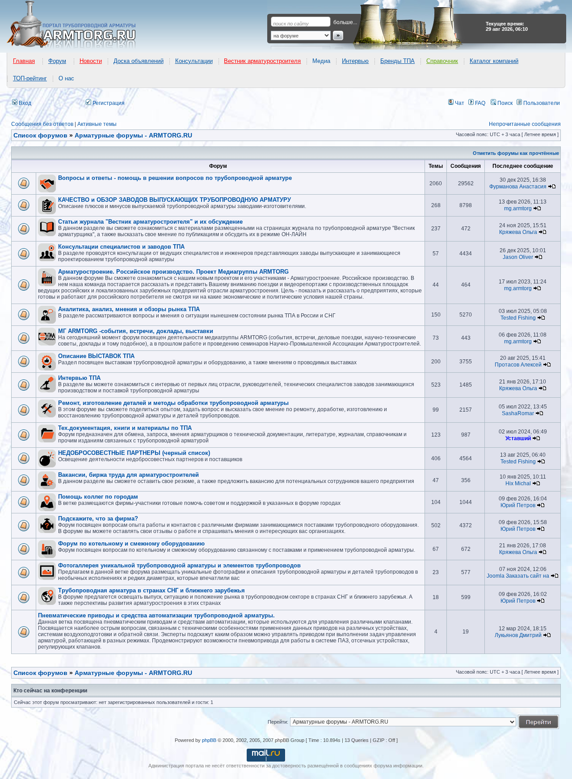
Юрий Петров (517, 505)
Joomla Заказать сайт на (518, 576)
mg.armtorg (518, 208)
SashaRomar (518, 413)
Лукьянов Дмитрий (518, 635)
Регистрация (108, 103)
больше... (345, 22)
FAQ (479, 103)
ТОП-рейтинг (30, 78)
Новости (91, 61)
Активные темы (97, 124)
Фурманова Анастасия (518, 186)
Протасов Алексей (518, 365)
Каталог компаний (494, 61)
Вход (24, 103)
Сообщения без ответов (42, 124)
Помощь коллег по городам (98, 496)
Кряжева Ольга (518, 232)
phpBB (209, 740)
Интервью (355, 61)
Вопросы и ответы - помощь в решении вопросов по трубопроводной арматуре (175, 178)
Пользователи (541, 103)
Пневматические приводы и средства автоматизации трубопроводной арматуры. (156, 615)
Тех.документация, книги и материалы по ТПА (125, 428)
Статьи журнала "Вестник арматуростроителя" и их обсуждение (150, 221)
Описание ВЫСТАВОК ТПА (96, 356)
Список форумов (40, 672)
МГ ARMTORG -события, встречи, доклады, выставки (135, 331)
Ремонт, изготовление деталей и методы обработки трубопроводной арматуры (173, 403)
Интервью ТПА (79, 378)
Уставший (518, 438)
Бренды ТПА (397, 61)
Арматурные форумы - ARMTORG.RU (133, 672)
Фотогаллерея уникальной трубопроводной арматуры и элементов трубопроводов (179, 565)
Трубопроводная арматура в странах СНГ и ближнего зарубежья (151, 590)
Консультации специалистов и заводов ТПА (121, 246)
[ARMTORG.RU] (79, 25)
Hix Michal (518, 483)
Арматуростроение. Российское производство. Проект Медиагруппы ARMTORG (173, 271)
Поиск (504, 103)
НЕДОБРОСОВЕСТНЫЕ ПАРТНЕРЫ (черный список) (134, 453)
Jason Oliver (518, 257)
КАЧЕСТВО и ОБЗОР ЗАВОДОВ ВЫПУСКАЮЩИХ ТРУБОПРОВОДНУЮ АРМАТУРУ (174, 199)
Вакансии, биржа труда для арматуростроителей (128, 474)
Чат (459, 103)
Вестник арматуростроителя (262, 61)
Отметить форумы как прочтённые (516, 153)
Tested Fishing (518, 318)
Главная (24, 61)
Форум (57, 61)
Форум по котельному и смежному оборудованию (131, 543)
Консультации (194, 61)
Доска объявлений (139, 61)
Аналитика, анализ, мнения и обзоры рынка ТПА (129, 309)
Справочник (442, 61)
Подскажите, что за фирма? (98, 518)
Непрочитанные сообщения (525, 124)
